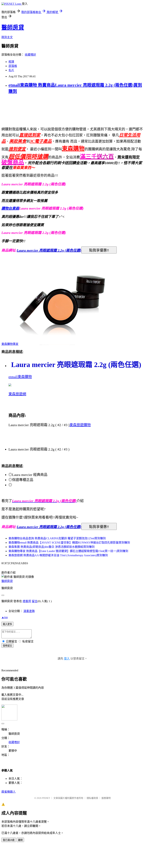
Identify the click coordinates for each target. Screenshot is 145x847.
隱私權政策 (92, 798)
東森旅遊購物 (80, 425)
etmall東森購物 (20, 377)
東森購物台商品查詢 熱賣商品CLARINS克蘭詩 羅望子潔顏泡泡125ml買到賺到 (57, 538)
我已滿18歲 (8, 840)
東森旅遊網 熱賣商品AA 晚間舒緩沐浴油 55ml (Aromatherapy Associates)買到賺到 (58, 555)
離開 (20, 840)
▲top (4, 617)
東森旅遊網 (17, 394)
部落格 (12, 65)
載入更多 (7, 624)
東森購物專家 (9, 343)
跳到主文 (7, 37)
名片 (11, 70)
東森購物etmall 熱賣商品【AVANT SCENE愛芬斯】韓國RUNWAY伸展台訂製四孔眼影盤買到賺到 (69, 542)
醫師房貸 (12, 27)
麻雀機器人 (8, 791)
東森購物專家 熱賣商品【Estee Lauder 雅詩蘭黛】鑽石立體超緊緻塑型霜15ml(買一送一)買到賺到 (68, 551)
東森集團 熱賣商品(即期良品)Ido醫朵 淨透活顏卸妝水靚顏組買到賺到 (51, 546)
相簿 (11, 61)
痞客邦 (27, 601)
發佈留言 (7, 645)
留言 (34, 601)
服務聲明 (106, 798)
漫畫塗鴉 (29, 611)
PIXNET (46, 798)
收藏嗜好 (30, 54)
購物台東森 (10, 208)
